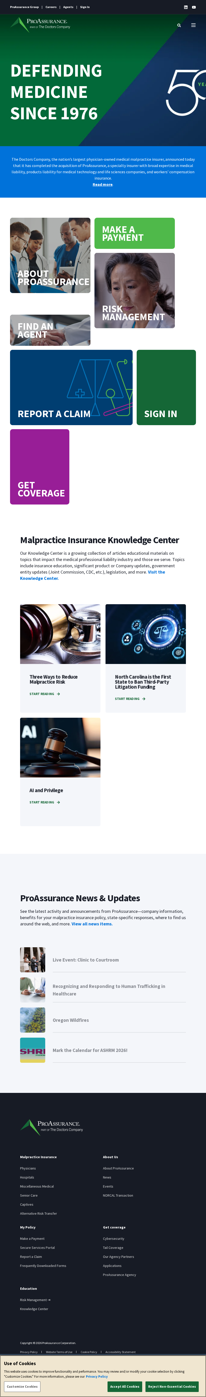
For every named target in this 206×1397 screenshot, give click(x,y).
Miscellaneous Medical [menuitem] (37, 1186)
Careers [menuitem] (51, 7)
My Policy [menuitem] (27, 1227)
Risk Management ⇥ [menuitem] (35, 1300)
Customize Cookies (22, 1386)
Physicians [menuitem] (28, 1168)
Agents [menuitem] (68, 7)
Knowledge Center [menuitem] (34, 1309)
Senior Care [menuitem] (29, 1195)
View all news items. (92, 924)
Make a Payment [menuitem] (32, 1238)
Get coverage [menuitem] (114, 1227)
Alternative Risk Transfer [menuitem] (38, 1213)
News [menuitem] (107, 1177)
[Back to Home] (40, 25)
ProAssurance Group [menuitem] (24, 7)
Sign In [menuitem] (85, 7)
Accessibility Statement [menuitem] (121, 1352)
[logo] (51, 1127)
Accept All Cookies (124, 1386)
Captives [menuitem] (26, 1204)
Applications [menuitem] (112, 1265)
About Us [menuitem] (110, 1157)
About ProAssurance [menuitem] (118, 1168)
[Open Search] (179, 25)
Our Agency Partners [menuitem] (118, 1256)
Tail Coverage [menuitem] (113, 1247)
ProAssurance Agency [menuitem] (119, 1274)
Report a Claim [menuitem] (31, 1256)
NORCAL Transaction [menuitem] (118, 1195)
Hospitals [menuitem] (27, 1177)
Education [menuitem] (28, 1289)
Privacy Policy (97, 1376)
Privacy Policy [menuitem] (29, 1352)
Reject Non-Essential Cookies (172, 1386)
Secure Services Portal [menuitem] (37, 1247)
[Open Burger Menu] (193, 25)
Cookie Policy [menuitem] (89, 1352)
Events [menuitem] (108, 1186)
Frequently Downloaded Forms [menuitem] (43, 1265)
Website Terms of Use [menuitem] (59, 1352)
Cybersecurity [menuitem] (113, 1238)
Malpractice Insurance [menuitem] (38, 1157)
